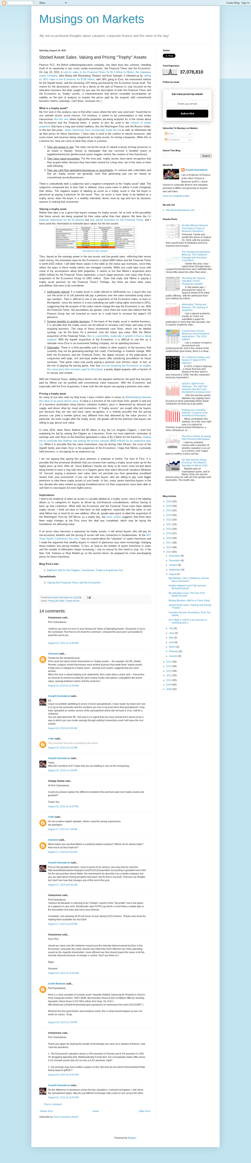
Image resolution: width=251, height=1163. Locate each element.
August (173, 574)
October (173, 565)
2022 (169, 519)
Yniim (51, 738)
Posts (170, 133)
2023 (169, 515)
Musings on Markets (91, 19)
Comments (173, 139)
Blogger (132, 1138)
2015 (169, 552)
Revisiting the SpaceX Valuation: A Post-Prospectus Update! (193, 281)
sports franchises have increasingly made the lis (92, 130)
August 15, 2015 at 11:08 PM (63, 643)
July (171, 628)
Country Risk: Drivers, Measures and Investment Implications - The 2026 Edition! (195, 335)
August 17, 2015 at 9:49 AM (62, 884)
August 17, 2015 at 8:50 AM (62, 852)
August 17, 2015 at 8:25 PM (62, 924)
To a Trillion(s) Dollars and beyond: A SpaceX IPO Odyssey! (196, 360)
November (175, 560)
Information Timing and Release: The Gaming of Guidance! (195, 307)
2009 (169, 684)
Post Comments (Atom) (66, 1117)
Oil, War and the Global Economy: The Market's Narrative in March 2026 (194, 462)
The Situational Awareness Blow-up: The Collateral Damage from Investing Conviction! (196, 256)
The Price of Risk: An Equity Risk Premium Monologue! (196, 437)
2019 (169, 533)
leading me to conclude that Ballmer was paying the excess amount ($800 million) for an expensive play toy (95, 441)
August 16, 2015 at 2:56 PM (62, 770)
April (172, 642)
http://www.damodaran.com (180, 210)
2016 (169, 547)
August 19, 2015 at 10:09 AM (63, 973)
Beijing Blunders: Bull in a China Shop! (189, 600)
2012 (169, 671)
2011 (169, 675)
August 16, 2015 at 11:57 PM (63, 806)
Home (96, 1111)
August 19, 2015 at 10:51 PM (63, 1074)
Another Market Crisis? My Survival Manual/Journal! (187, 587)
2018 (169, 538)
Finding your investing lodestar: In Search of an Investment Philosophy (195, 413)
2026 (169, 501)
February (174, 651)
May (171, 637)
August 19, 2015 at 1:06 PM (62, 1022)
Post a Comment (53, 1104)
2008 (169, 689)
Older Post (144, 1111)
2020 (169, 529)
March (172, 646)
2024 (169, 510)
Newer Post (46, 1111)
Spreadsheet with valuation (95, 251)
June (172, 633)
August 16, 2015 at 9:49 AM (62, 728)
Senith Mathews (57, 983)
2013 (169, 666)
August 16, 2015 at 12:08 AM (63, 685)
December (175, 555)
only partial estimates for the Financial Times (116, 219)
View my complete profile (176, 196)
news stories (113, 516)
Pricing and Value (56, 601)
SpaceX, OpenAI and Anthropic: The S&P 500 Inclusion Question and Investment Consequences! (196, 387)
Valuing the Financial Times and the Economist (74, 582)
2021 (169, 524)
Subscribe (187, 113)
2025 (169, 506)
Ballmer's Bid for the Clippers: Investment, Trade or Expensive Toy (85, 570)
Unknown (53, 653)
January (173, 656)
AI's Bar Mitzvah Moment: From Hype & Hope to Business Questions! (195, 228)
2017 (169, 542)
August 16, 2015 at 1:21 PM (62, 747)
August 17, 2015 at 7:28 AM (62, 829)
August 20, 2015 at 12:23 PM (63, 1097)
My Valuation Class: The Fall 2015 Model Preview (187, 594)
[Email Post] (88, 597)
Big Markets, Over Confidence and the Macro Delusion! (189, 579)
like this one (61, 119)
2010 (169, 680)
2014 (169, 661)
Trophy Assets (73, 601)
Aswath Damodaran (59, 696)
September (175, 569)
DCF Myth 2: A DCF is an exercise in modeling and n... (188, 621)
